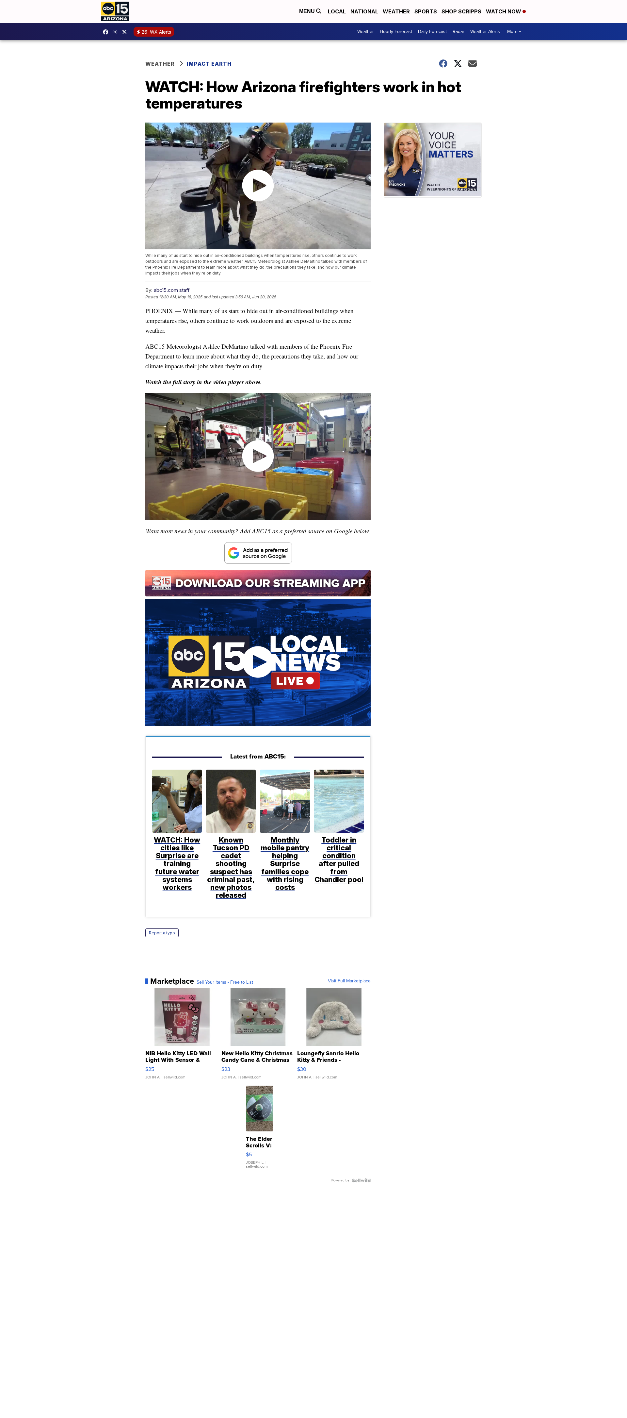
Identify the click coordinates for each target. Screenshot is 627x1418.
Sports (425, 11)
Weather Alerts (485, 31)
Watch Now (504, 11)
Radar (458, 31)
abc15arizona (117, 32)
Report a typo (162, 932)
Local (337, 11)
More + (514, 31)
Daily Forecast (432, 31)
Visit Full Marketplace (349, 981)
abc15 (107, 32)
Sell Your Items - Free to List (225, 982)
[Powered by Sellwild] (361, 1180)
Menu (307, 11)
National (364, 11)
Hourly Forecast (396, 31)
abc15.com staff (172, 290)
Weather (396, 11)
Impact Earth (209, 63)
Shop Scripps (461, 11)
